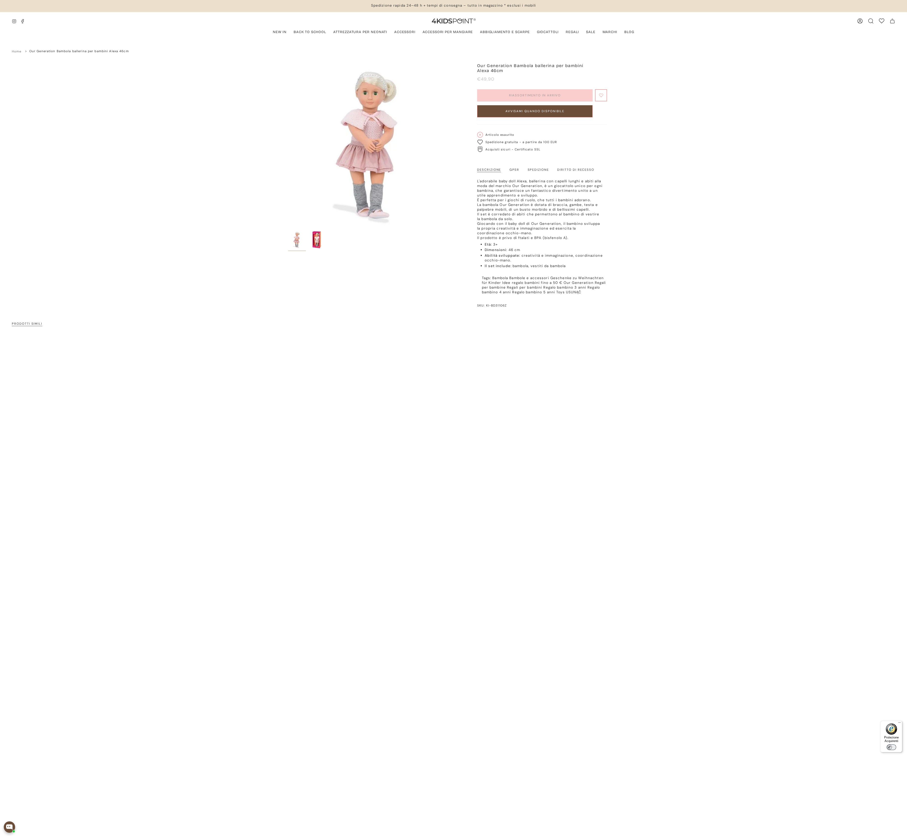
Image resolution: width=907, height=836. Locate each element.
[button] (360, 32)
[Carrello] (892, 21)
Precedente (288, 146)
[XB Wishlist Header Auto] (881, 20)
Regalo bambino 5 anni (533, 292)
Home (16, 51)
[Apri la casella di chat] (9, 827)
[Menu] (899, 723)
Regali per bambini (524, 287)
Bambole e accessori (529, 278)
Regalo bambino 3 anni (564, 287)
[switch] (891, 747)
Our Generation (579, 282)
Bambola (500, 278)
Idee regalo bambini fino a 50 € (532, 282)
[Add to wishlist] (601, 95)
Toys (560, 292)
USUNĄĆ (574, 292)
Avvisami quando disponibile (535, 111)
